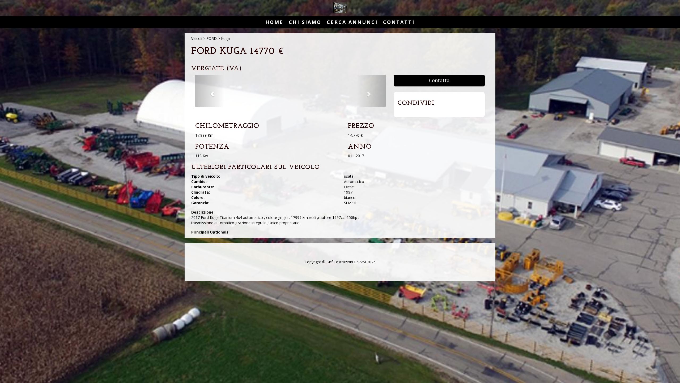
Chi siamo (305, 22)
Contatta (439, 80)
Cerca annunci (352, 22)
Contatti (399, 22)
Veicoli (196, 38)
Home (274, 22)
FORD (211, 38)
